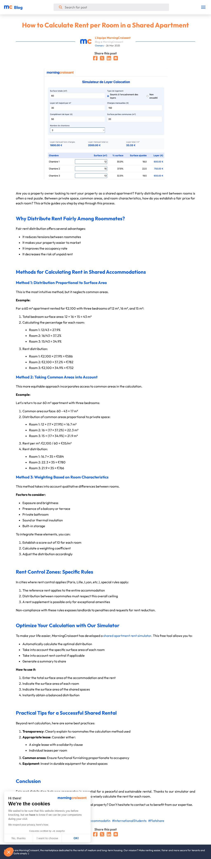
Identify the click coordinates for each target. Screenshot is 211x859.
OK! (76, 838)
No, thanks (19, 838)
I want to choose (47, 838)
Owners (99, 45)
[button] (9, 852)
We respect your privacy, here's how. (28, 824)
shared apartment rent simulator (127, 636)
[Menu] (203, 7)
